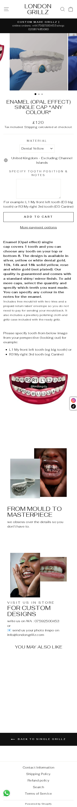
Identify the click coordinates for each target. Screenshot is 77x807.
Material (37, 140)
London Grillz (37, 9)
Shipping (30, 127)
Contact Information (38, 767)
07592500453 (47, 621)
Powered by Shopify (38, 803)
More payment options (38, 227)
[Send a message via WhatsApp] (6, 793)
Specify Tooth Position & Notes (38, 173)
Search (38, 787)
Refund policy (38, 780)
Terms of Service (38, 793)
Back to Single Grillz (41, 739)
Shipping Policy (38, 774)
